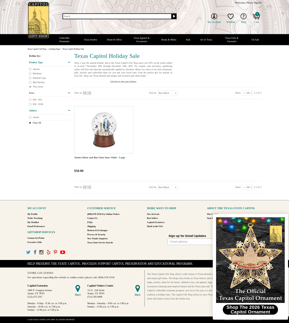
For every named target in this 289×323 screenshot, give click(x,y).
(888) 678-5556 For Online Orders (103, 214)
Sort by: (153, 93)
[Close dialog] (281, 218)
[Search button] (173, 16)
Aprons (36, 69)
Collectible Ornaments (64, 39)
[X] (28, 252)
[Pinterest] (55, 252)
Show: (238, 93)
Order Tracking (34, 218)
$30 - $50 (37, 99)
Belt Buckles (39, 82)
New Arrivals (153, 214)
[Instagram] (41, 252)
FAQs (89, 222)
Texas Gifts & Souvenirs (231, 39)
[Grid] (85, 93)
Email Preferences (36, 226)
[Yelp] (48, 252)
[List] (89, 93)
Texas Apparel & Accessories (142, 39)
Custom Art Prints (35, 238)
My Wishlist (33, 222)
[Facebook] (34, 252)
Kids (188, 39)
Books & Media (168, 39)
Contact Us (92, 218)
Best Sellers (152, 218)
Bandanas (37, 73)
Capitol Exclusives (156, 222)
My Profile (32, 214)
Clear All (37, 123)
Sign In (258, 2)
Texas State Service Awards (100, 242)
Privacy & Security (96, 234)
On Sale (255, 39)
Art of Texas (206, 39)
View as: (78, 93)
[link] (248, 260)
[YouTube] (62, 252)
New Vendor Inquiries (97, 238)
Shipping (91, 226)
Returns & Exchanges (97, 230)
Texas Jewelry (90, 39)
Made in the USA (155, 226)
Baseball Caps (39, 78)
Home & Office (114, 39)
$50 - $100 (38, 104)
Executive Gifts (34, 242)
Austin (36, 117)
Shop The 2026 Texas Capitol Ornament (248, 309)
